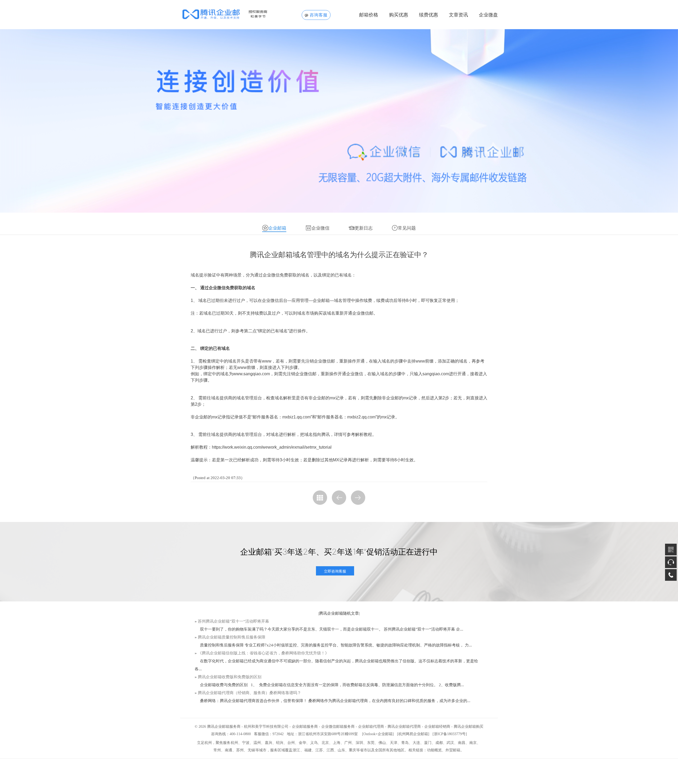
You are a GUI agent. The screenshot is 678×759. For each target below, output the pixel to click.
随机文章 (351, 613)
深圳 (359, 743)
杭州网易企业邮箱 (413, 734)
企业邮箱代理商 (371, 727)
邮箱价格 (368, 14)
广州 (348, 743)
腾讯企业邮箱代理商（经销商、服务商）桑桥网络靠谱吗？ (249, 693)
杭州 (234, 743)
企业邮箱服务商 (305, 727)
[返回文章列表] (320, 497)
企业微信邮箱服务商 (338, 727)
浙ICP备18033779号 (450, 734)
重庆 (352, 750)
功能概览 (434, 750)
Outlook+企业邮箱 (377, 734)
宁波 (245, 743)
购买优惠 (398, 14)
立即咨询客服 (335, 571)
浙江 (296, 750)
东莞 (370, 743)
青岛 (405, 743)
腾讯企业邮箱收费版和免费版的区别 (229, 677)
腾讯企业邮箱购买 (468, 727)
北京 (325, 743)
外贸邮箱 (452, 750)
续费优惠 (428, 14)
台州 (291, 743)
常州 (217, 750)
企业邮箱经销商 (437, 727)
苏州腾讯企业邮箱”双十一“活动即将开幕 (233, 621)
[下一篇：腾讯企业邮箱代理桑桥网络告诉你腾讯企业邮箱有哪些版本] (358, 497)
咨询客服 (319, 15)
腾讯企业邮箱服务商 (223, 727)
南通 (228, 750)
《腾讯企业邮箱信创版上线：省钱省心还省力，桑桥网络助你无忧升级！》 (263, 653)
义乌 (314, 743)
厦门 (427, 743)
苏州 (240, 750)
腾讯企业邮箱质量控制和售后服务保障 (231, 637)
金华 (302, 743)
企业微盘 (488, 14)
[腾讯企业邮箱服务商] (233, 14)
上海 (336, 743)
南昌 (461, 743)
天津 (393, 743)
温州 (257, 743)
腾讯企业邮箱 (331, 613)
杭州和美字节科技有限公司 (266, 727)
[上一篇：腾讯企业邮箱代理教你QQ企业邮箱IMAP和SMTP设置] (339, 497)
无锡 (251, 750)
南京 (473, 743)
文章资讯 (458, 14)
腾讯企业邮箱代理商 (404, 727)
